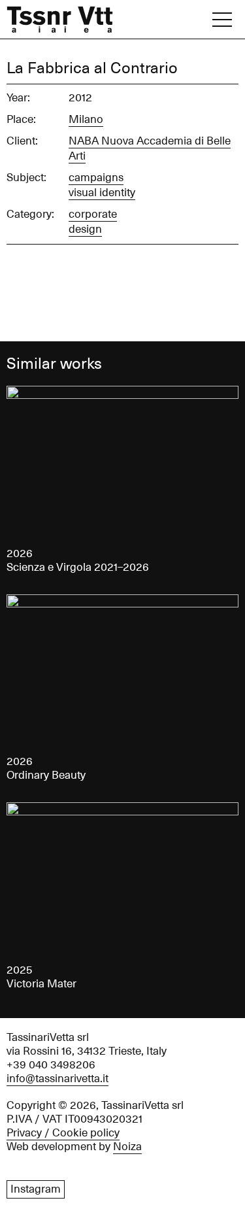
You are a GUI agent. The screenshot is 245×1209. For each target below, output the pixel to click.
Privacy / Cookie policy (63, 1133)
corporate (93, 214)
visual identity (102, 193)
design (85, 229)
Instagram (35, 1189)
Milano (86, 119)
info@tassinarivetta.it (57, 1079)
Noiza (127, 1147)
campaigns (96, 178)
